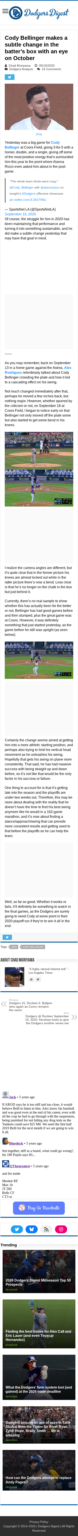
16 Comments (51, 69)
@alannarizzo (50, 187)
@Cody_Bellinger (21, 187)
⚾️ (39, 1208)
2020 (14, 947)
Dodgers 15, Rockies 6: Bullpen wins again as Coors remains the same (30, 1005)
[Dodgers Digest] (39, 12)
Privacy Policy (38, 1522)
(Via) (39, 134)
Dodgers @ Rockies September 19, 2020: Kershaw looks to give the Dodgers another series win (47, 1018)
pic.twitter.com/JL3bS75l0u (28, 199)
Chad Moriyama (20, 65)
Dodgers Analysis (21, 69)
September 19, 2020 (20, 214)
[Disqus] (39, 1144)
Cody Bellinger (33, 947)
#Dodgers (28, 193)
